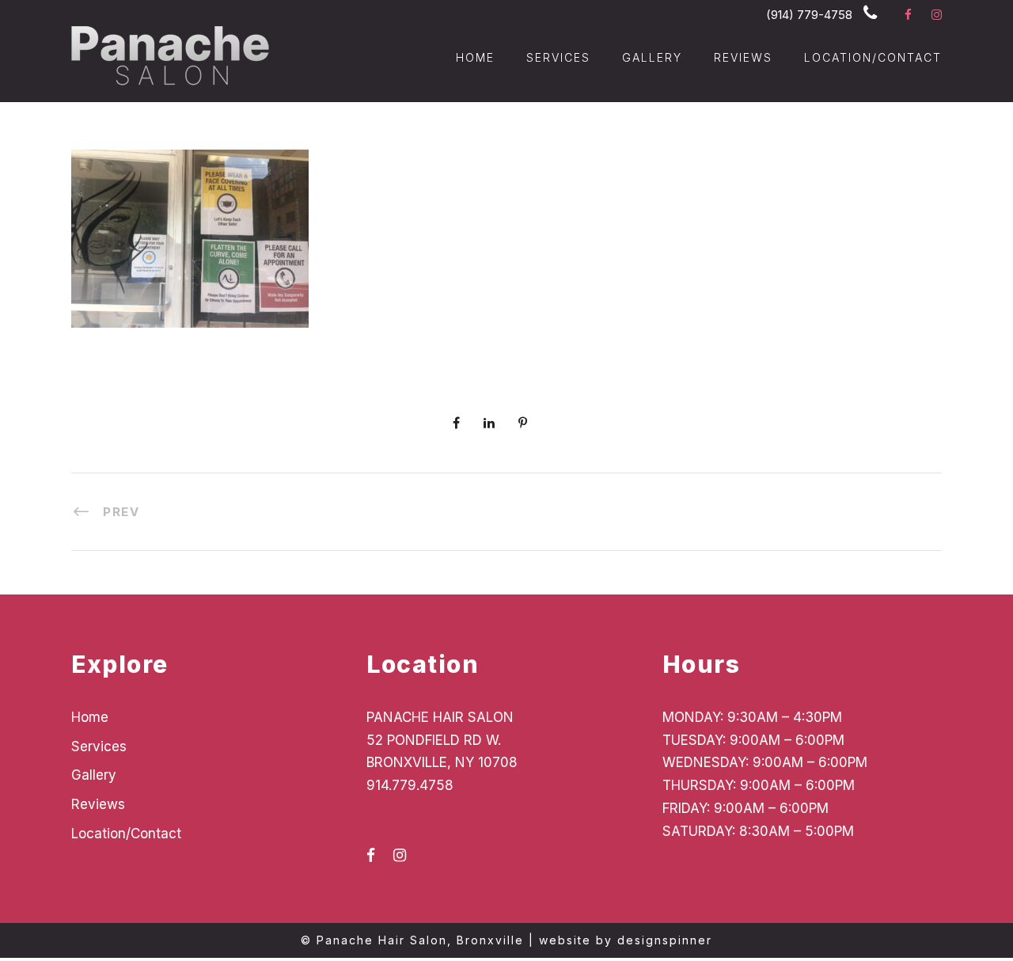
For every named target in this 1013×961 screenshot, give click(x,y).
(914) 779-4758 (809, 14)
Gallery (652, 57)
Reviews (743, 57)
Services (558, 57)
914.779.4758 (409, 785)
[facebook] (908, 14)
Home (475, 57)
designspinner (664, 940)
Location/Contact (873, 57)
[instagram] (936, 14)
